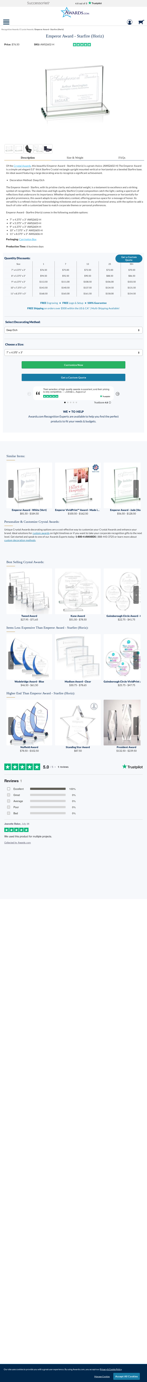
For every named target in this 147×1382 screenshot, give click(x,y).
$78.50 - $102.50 (29, 749)
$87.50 (78, 749)
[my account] (129, 23)
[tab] (27, 157)
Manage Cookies (102, 1376)
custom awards (41, 533)
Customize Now (73, 364)
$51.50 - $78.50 (78, 617)
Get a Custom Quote (129, 258)
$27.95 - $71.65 (29, 617)
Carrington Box (27, 239)
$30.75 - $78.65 (78, 683)
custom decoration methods (19, 540)
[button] (38, 3)
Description (28, 157)
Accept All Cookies (126, 1376)
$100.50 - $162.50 (78, 511)
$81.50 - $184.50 (29, 511)
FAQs (121, 157)
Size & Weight (75, 157)
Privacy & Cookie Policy (111, 1369)
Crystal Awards (22, 165)
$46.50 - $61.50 (29, 683)
